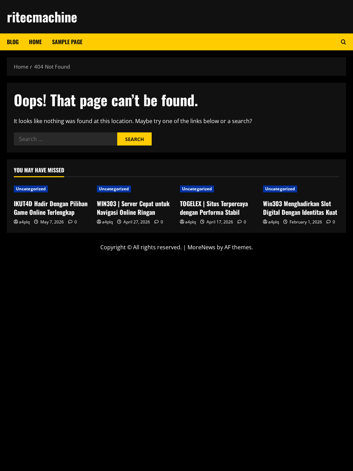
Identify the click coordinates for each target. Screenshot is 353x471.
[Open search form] (343, 42)
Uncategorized (31, 189)
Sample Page (67, 42)
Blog (13, 42)
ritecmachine (42, 16)
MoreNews (201, 247)
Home (35, 42)
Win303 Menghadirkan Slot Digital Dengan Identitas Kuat (300, 208)
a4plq (24, 222)
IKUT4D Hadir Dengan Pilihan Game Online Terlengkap (51, 208)
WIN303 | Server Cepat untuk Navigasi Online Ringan (133, 208)
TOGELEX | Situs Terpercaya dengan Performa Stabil (214, 208)
